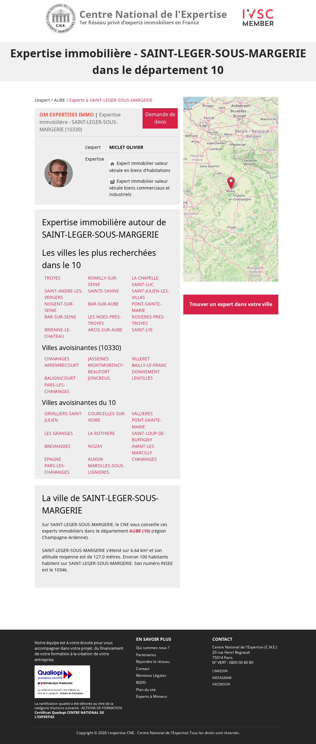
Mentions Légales (151, 675)
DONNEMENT (146, 371)
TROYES (52, 278)
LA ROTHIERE (101, 433)
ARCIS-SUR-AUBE (105, 330)
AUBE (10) (139, 531)
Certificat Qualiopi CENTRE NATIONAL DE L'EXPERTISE (69, 714)
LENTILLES (142, 378)
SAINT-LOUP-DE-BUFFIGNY (148, 436)
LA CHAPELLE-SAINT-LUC (146, 281)
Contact (142, 668)
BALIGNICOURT (60, 378)
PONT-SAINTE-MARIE (146, 307)
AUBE (59, 100)
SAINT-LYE (142, 330)
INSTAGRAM (221, 677)
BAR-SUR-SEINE (60, 317)
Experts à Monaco (151, 696)
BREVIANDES (57, 446)
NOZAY (95, 446)
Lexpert (42, 100)
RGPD (141, 682)
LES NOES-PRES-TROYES (104, 320)
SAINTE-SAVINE (103, 291)
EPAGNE (52, 459)
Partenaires (146, 654)
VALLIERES (142, 413)
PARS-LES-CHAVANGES (56, 388)
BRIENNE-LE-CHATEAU (57, 333)
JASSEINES (98, 359)
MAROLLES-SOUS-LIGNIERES (106, 469)
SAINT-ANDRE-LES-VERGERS (63, 294)
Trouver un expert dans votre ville (230, 304)
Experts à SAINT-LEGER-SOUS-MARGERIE (110, 100)
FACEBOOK (221, 684)
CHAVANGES (56, 359)
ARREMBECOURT (61, 365)
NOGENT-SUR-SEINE (59, 307)
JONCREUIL (99, 378)
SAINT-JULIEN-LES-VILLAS (150, 294)
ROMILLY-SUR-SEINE (103, 281)
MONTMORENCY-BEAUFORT (106, 368)
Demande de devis (160, 118)
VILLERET (141, 359)
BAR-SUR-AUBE (103, 304)
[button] (231, 183)
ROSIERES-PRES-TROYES (148, 320)
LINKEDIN (219, 670)
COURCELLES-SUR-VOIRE (107, 417)
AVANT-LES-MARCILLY (144, 449)
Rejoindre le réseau (152, 661)
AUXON (95, 459)
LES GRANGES (58, 433)
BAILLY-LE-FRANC (149, 365)
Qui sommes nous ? (152, 647)
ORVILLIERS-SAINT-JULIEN (63, 417)
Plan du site (146, 689)
